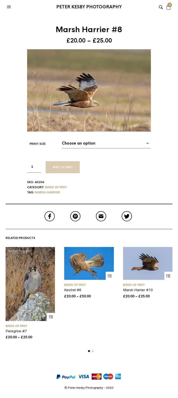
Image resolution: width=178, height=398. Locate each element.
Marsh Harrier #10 (138, 290)
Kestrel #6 (72, 290)
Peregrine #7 (16, 331)
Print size (37, 144)
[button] (9, 7)
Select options (51, 317)
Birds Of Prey (56, 187)
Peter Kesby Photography (89, 6)
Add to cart (63, 167)
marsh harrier (47, 192)
